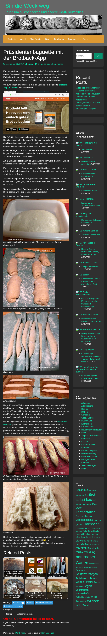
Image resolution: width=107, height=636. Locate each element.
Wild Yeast (82, 605)
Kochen (84, 441)
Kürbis (98, 537)
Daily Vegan (88, 349)
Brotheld (30, 603)
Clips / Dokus (87, 418)
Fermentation (85, 512)
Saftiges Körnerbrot (90, 267)
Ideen (83, 432)
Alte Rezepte (87, 406)
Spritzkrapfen (87, 149)
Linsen (95, 541)
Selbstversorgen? (25, 614)
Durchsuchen (82, 50)
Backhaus (82, 489)
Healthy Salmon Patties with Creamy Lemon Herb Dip (90, 252)
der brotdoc (88, 157)
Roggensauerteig (90, 567)
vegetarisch (82, 590)
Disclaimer (59, 39)
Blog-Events (35, 39)
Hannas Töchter (90, 262)
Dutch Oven (86, 421)
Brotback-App (18, 603)
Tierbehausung (82, 578)
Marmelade (94, 544)
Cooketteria (88, 199)
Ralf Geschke (47, 633)
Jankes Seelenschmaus (83, 293)
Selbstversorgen (87, 574)
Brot (86, 495)
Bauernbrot (92, 490)
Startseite (12, 39)
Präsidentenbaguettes (13, 606)
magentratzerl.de (90, 231)
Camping (85, 415)
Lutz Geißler (82, 544)
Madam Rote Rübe (91, 329)
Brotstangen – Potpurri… (87, 108)
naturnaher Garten (89, 456)
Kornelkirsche (93, 531)
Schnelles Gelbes (89, 191)
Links (47, 39)
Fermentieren (87, 426)
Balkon (84, 412)
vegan (84, 468)
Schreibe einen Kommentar (50, 64)
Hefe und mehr (89, 169)
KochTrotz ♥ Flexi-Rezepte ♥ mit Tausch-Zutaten (88, 369)
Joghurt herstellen (91, 528)
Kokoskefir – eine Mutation (88, 94)
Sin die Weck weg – (29, 6)
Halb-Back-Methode (44, 603)
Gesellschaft (83, 519)
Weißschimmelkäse (83, 597)
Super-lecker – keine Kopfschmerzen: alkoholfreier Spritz (90, 281)
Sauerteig (80, 570)
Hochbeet (91, 524)
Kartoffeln (79, 531)
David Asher (87, 504)
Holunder (79, 528)
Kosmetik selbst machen (87, 534)
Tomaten (89, 582)
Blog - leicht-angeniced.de (85, 214)
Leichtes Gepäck (89, 450)
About (23, 39)
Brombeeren (80, 495)
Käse (78, 537)
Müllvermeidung (88, 453)
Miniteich (93, 548)
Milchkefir (81, 548)
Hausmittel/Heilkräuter (91, 430)
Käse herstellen (88, 537)
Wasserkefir (82, 593)
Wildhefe (93, 601)
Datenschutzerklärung (78, 39)
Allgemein (85, 403)
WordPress (20, 633)
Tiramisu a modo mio (90, 235)
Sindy (30, 64)
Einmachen (86, 424)
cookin (86, 275)
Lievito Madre (84, 540)
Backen (8, 614)
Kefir (85, 531)
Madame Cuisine (90, 314)
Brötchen (79, 504)
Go (98, 56)
